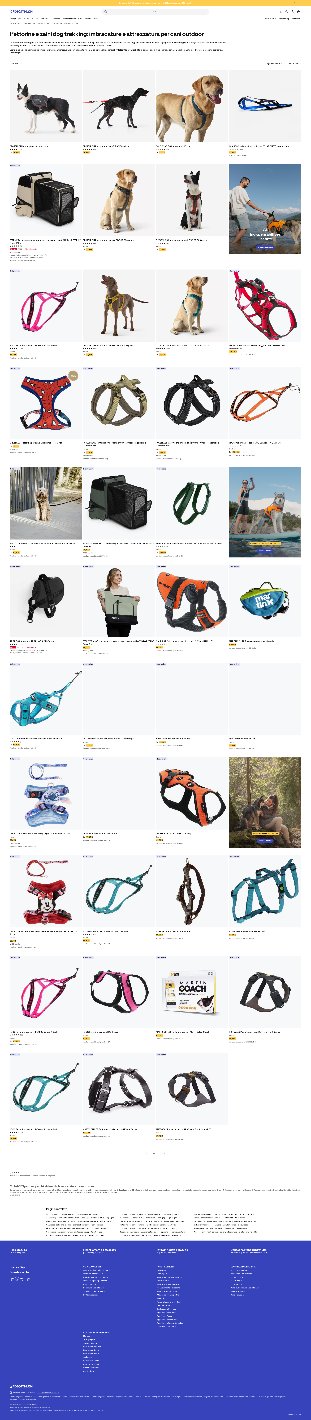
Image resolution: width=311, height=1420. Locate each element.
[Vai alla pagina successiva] (164, 1153)
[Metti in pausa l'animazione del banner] (295, 3)
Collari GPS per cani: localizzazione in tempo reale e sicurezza (221, 1225)
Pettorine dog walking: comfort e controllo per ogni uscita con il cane (224, 1214)
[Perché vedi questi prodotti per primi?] (268, 63)
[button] (46, 255)
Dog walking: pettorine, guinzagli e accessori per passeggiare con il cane (152, 1221)
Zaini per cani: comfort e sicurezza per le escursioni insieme (72, 1214)
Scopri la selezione (265, 247)
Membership (284, 19)
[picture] (46, 106)
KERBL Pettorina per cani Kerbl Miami (247, 931)
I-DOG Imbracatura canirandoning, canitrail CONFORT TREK (258, 345)
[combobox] (294, 63)
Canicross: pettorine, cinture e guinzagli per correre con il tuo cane (75, 1225)
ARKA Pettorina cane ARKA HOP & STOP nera (32, 641)
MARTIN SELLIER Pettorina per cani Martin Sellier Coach (183, 1032)
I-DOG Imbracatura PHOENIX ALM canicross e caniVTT (36, 738)
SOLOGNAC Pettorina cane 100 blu (173, 146)
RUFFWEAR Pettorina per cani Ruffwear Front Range (108, 738)
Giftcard (296, 19)
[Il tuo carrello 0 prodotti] (298, 12)
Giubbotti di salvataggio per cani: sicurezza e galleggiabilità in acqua (150, 1235)
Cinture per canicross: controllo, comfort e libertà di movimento (221, 1218)
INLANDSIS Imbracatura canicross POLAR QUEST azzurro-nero (259, 146)
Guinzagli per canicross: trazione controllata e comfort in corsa (147, 1228)
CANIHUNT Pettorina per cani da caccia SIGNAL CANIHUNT (184, 641)
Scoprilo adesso (265, 551)
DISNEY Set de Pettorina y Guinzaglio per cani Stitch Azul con (40, 833)
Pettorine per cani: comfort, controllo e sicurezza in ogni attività (148, 1225)
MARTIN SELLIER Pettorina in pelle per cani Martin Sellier (110, 1129)
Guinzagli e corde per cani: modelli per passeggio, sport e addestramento (78, 1221)
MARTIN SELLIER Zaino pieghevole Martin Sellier (252, 641)
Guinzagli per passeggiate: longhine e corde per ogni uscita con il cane (225, 1221)
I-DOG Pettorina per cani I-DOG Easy (173, 833)
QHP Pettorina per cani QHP (242, 738)
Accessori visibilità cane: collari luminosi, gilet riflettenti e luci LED (75, 1235)
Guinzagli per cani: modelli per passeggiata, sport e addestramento (149, 1214)
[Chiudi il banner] (299, 3)
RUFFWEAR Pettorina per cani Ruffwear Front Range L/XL (184, 1129)
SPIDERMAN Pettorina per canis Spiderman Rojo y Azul (36, 443)
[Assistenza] (287, 12)
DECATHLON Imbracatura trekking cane (29, 146)
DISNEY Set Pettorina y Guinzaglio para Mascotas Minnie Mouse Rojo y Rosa (44, 932)
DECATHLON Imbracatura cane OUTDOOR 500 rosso (181, 240)
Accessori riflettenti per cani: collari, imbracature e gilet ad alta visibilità (225, 1232)
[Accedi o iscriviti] (292, 12)
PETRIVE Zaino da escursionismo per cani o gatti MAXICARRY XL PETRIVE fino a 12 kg (45, 241)
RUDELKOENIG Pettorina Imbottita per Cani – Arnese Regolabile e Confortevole (115, 444)
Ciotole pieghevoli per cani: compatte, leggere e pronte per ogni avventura (152, 1232)
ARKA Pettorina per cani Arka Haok (173, 738)
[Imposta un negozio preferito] (281, 12)
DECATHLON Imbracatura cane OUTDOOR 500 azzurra (182, 345)
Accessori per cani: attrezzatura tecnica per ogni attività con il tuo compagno (80, 1218)
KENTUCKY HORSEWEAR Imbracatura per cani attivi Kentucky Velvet (43, 543)
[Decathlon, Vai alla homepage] (21, 11)
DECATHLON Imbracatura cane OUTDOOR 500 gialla (108, 345)
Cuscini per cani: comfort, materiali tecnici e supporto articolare (74, 1232)
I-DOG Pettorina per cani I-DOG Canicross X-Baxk (34, 345)
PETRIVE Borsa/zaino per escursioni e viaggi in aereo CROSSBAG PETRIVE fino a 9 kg (119, 642)
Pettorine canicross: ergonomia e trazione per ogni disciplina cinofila (76, 1228)
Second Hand (270, 19)
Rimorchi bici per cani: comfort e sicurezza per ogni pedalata (220, 1228)
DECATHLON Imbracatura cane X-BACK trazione (106, 146)
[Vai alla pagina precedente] (147, 1153)
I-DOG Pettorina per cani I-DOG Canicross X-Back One (255, 443)
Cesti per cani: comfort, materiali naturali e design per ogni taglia (148, 1218)
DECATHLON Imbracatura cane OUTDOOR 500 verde (108, 240)
